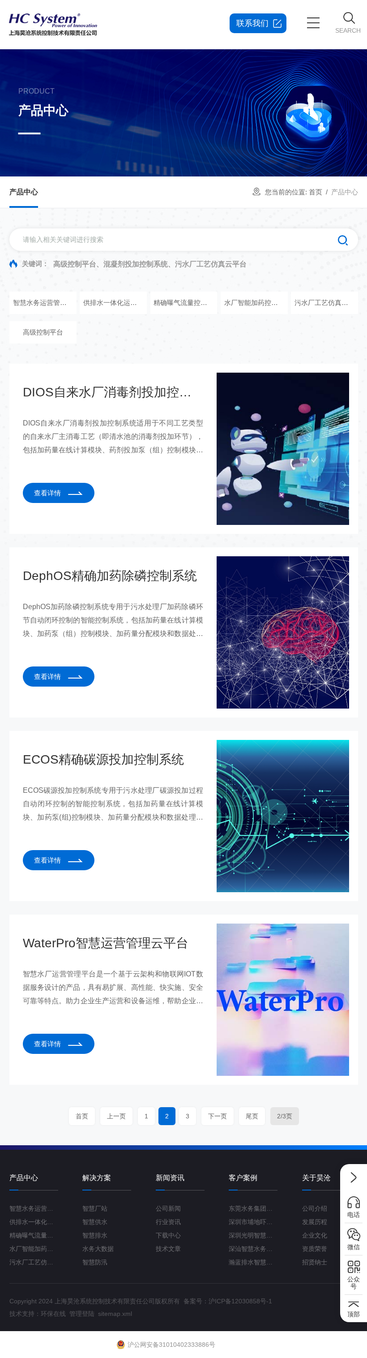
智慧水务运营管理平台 (43, 302)
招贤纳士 (314, 1262)
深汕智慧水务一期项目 (253, 1248)
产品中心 (23, 192)
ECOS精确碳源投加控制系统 (103, 759)
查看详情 (47, 493)
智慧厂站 (94, 1208)
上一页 (116, 1116)
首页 (315, 192)
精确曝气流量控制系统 (183, 302)
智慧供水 (94, 1221)
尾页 (251, 1116)
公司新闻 (168, 1208)
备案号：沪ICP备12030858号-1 (228, 1301)
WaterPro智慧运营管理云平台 (105, 943)
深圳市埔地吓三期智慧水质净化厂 (253, 1221)
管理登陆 (81, 1313)
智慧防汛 (94, 1262)
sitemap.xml (115, 1313)
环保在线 (53, 1313)
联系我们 (252, 23)
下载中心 (168, 1235)
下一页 (217, 1116)
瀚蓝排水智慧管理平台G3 (253, 1262)
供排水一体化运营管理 (113, 302)
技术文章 (168, 1248)
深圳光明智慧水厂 (253, 1235)
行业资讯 (168, 1221)
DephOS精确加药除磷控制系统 (110, 576)
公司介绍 (314, 1208)
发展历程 (314, 1221)
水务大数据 (98, 1248)
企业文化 (314, 1235)
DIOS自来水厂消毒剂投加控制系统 (113, 392)
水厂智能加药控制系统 (254, 302)
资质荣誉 (314, 1248)
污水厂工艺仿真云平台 (324, 302)
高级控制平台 (42, 332)
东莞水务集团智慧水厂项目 (253, 1208)
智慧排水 (94, 1235)
